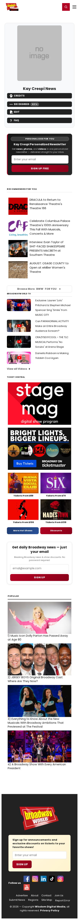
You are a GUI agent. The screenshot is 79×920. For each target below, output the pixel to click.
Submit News (17, 900)
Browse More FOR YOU (37, 289)
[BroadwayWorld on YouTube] (26, 887)
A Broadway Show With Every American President (37, 766)
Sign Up (22, 864)
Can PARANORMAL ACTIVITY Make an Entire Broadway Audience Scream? (52, 326)
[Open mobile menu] (74, 7)
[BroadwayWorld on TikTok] (52, 878)
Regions (33, 900)
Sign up (39, 577)
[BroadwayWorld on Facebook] (26, 878)
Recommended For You (22, 189)
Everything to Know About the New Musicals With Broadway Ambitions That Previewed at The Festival (36, 723)
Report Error (62, 900)
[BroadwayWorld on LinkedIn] (43, 878)
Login (56, 6)
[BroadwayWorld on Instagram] (35, 878)
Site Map (46, 900)
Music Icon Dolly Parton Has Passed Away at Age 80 (38, 637)
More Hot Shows (22, 530)
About (34, 895)
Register (45, 6)
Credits (19, 95)
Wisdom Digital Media (50, 906)
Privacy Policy (49, 910)
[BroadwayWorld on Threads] (60, 878)
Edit (17, 111)
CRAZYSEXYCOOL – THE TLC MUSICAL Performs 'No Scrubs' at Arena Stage (51, 342)
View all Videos (17, 369)
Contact (46, 895)
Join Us (58, 895)
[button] (66, 7)
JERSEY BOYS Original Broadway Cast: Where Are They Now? (35, 679)
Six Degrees (25, 104)
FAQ (16, 120)
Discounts (56, 530)
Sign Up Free (40, 168)
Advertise (22, 895)
